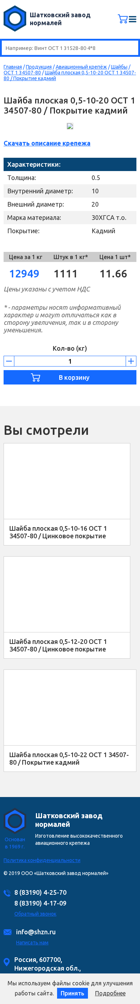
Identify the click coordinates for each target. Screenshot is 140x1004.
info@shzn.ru (36, 931)
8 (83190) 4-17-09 (40, 903)
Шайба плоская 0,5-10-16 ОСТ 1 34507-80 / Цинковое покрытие (58, 532)
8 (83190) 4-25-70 (40, 892)
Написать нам (32, 942)
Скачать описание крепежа (47, 143)
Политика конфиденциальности (42, 860)
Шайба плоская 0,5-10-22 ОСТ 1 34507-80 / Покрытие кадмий (69, 758)
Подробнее (110, 993)
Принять (72, 993)
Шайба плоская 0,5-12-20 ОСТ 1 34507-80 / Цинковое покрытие (58, 645)
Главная (13, 67)
